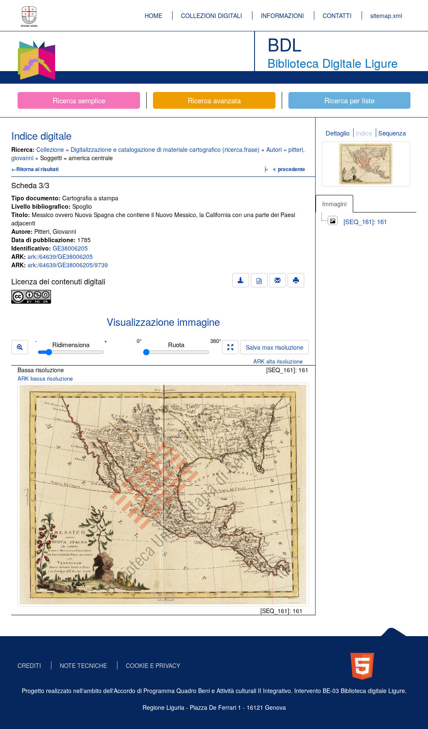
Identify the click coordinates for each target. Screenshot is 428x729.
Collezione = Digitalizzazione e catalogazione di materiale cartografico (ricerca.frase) (148, 149)
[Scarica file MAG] (259, 280)
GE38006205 (70, 248)
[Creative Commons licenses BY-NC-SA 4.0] (31, 296)
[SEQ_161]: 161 (365, 221)
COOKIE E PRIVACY (153, 665)
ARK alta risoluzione (278, 361)
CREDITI (29, 665)
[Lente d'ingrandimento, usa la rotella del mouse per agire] (19, 347)
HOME (153, 15)
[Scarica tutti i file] (240, 280)
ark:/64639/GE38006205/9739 (68, 265)
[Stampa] (296, 280)
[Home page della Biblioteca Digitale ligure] (36, 41)
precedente (291, 169)
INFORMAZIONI (282, 15)
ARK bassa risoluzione (45, 378)
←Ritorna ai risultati (35, 169)
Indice (364, 132)
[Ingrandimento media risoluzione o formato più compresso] (230, 347)
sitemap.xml (386, 15)
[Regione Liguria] (29, 10)
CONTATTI (337, 15)
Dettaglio (337, 132)
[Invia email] (277, 280)
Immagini (334, 204)
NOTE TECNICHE (83, 665)
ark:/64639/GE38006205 (60, 256)
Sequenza (392, 132)
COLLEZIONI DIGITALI (211, 15)
